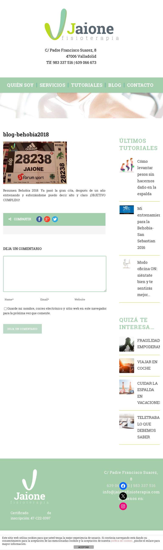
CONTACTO (140, 85)
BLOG (114, 85)
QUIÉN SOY (20, 85)
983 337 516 (63, 62)
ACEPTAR (83, 547)
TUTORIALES (86, 85)
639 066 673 (86, 62)
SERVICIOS (52, 85)
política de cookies (122, 540)
